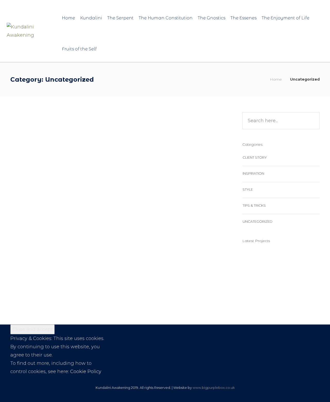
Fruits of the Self (79, 49)
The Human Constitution (166, 18)
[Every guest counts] (279, 261)
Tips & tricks (254, 205)
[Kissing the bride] (279, 286)
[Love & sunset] (253, 286)
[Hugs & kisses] (253, 261)
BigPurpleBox (42, 133)
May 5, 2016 (76, 133)
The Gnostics (211, 18)
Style (248, 189)
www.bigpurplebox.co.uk (214, 387)
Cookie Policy (85, 371)
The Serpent (120, 18)
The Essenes (243, 18)
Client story (255, 157)
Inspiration (253, 173)
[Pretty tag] (305, 286)
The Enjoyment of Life (285, 18)
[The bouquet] (305, 261)
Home (68, 18)
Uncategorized (39, 235)
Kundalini (91, 18)
